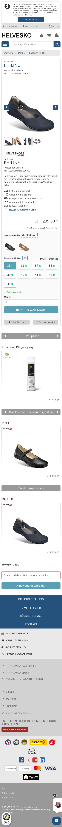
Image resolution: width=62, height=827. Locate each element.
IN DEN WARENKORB (32, 310)
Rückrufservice (31, 616)
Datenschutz (8, 793)
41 (37, 275)
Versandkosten (52, 228)
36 (23, 265)
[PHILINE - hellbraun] (24, 245)
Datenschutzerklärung (22, 15)
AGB (4, 788)
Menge (7, 297)
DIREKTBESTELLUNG (31, 599)
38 (51, 265)
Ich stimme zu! (31, 19)
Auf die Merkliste (18, 322)
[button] (8, 107)
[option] (31, 372)
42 (51, 275)
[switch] (6, 822)
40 (23, 275)
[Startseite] (18, 33)
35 (9, 265)
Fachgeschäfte (33, 26)
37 (37, 265)
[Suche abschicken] (57, 44)
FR (58, 26)
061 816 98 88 (11, 26)
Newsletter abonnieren (14, 729)
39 (9, 275)
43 (9, 284)
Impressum (7, 797)
